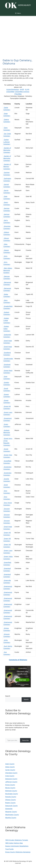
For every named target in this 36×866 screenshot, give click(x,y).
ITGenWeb (18, 94)
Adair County (9, 764)
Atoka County (10, 767)
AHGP (22, 89)
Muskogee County (11, 794)
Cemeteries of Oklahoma (18, 660)
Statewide (8, 809)
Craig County (9, 776)
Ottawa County (10, 800)
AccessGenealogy (12, 89)
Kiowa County (10, 785)
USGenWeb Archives (22, 92)
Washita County (10, 818)
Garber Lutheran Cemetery (6, 142)
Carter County (10, 770)
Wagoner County (11, 812)
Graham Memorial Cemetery (6, 432)
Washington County (12, 815)
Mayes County (10, 788)
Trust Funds (9, 849)
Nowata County (10, 797)
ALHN (27, 89)
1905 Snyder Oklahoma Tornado (16, 840)
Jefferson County (11, 782)
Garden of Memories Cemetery (7, 150)
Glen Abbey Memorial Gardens (7, 270)
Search (7, 696)
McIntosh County (11, 791)
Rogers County (10, 803)
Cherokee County (11, 773)
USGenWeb (10, 92)
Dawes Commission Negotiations (16, 846)
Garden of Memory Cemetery (7, 166)
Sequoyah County (11, 806)
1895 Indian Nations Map (14, 843)
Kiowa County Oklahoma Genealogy (17, 852)
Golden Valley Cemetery (6, 329)
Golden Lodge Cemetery (6, 320)
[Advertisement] (18, 35)
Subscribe (25, 740)
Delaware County (11, 779)
